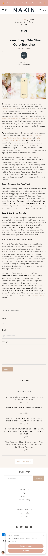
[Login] (40, 10)
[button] (24, 461)
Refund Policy (24, 499)
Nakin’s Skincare (9, 109)
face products (38, 295)
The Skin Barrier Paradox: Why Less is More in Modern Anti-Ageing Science (24, 419)
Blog (24, 20)
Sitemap (24, 516)
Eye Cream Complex (22, 138)
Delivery (24, 496)
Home (16, 20)
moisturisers (31, 119)
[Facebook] (17, 527)
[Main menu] (3, 10)
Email (4, 330)
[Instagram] (21, 527)
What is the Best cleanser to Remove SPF (24, 409)
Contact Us (24, 489)
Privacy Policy (24, 513)
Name (4, 318)
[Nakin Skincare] (24, 9)
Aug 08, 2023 (24, 49)
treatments (16, 119)
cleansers (6, 119)
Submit (38, 478)
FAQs (24, 493)
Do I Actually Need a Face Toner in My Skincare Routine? (24, 398)
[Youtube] (31, 527)
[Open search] (6, 10)
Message (5, 342)
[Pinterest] (26, 527)
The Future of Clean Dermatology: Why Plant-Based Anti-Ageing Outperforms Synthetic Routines (24, 444)
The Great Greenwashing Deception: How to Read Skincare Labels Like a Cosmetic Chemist (24, 431)
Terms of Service (24, 509)
